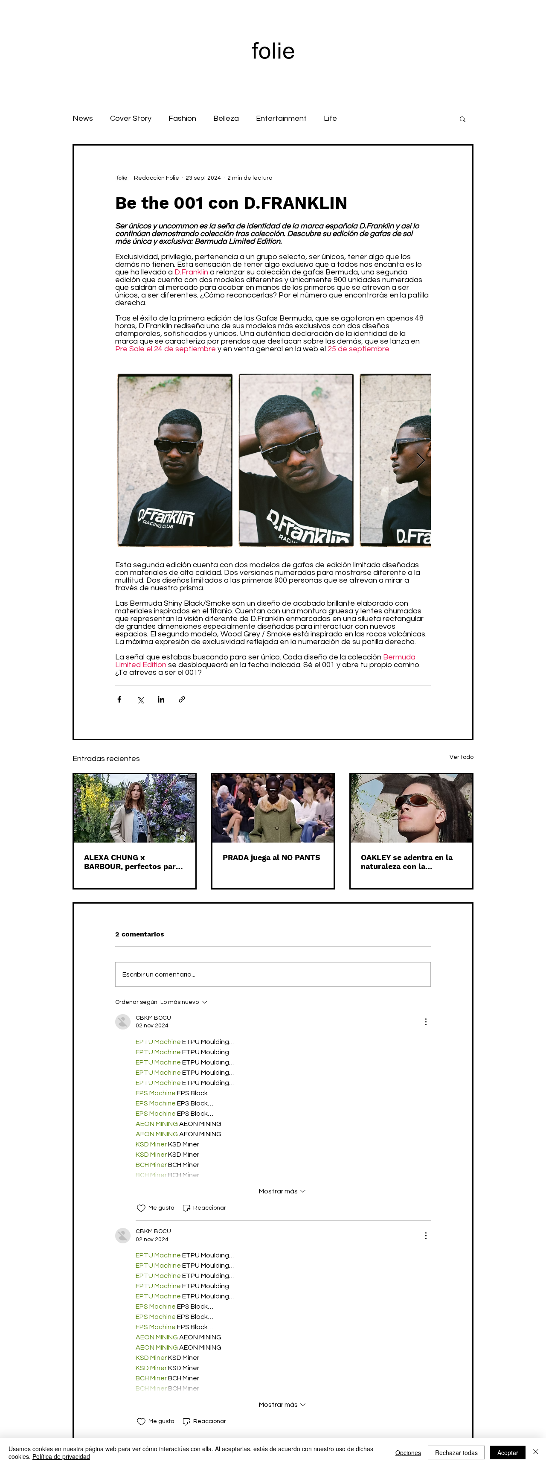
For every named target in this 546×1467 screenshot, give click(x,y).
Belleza (226, 118)
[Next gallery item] (421, 461)
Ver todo (461, 757)
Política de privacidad (61, 1456)
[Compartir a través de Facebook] (119, 699)
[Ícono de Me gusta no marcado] (141, 1208)
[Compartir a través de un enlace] (182, 699)
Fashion (182, 118)
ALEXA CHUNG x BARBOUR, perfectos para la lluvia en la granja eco (132, 862)
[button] (463, 118)
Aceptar (507, 1452)
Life (330, 118)
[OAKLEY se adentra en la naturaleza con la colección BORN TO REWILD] (411, 808)
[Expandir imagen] (174, 461)
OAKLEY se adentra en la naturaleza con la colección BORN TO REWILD (407, 862)
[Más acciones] (426, 1022)
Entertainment (281, 118)
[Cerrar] (536, 1452)
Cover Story (130, 118)
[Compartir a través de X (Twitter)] (140, 699)
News (83, 118)
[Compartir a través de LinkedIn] (161, 699)
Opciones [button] (408, 1452)
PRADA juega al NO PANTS (271, 857)
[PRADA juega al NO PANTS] (273, 808)
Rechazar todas (456, 1452)
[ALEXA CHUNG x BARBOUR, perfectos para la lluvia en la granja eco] (134, 808)
